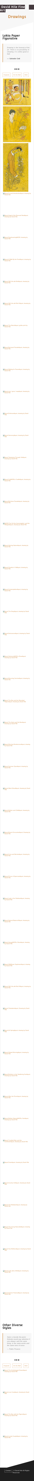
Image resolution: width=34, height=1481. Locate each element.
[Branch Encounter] (17, 842)
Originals (6, 75)
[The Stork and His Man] (17, 732)
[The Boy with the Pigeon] (17, 1424)
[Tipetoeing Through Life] (17, 467)
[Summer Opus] (17, 776)
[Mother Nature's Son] (17, 1128)
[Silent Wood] (17, 798)
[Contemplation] (17, 599)
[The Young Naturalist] (17, 1236)
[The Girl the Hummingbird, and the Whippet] (17, 533)
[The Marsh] (17, 335)
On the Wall (17, 75)
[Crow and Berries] (17, 864)
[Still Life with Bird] (17, 291)
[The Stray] (17, 621)
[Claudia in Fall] (17, 577)
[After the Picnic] (17, 1106)
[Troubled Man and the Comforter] (17, 1150)
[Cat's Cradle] (17, 489)
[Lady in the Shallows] (17, 908)
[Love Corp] (17, 1402)
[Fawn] (16, 1171)
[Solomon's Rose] (17, 666)
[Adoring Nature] (17, 555)
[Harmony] (17, 445)
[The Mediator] (17, 1214)
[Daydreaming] (17, 247)
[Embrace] (17, 423)
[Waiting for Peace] (17, 379)
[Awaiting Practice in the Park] (17, 124)
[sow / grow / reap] (17, 401)
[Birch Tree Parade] (17, 511)
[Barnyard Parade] (17, 357)
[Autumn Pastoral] (17, 1302)
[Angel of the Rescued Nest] (17, 225)
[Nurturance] (17, 643)
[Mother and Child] (17, 820)
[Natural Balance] (17, 930)
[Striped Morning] (17, 1062)
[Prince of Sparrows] (17, 886)
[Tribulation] (17, 1018)
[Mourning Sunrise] (17, 688)
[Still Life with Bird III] (17, 996)
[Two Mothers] (17, 1258)
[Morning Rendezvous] (17, 754)
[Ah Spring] (17, 1040)
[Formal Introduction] (17, 203)
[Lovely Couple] (17, 1446)
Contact (8, 1470)
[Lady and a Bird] (17, 1280)
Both (26, 75)
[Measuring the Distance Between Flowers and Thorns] (15, 167)
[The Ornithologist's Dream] (17, 1380)
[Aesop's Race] (17, 952)
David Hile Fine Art (12, 8)
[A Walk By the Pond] (17, 269)
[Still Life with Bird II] (17, 313)
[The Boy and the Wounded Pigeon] (17, 710)
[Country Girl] (17, 1192)
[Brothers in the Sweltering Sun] (17, 1084)
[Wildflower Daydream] (17, 974)
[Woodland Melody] (17, 92)
